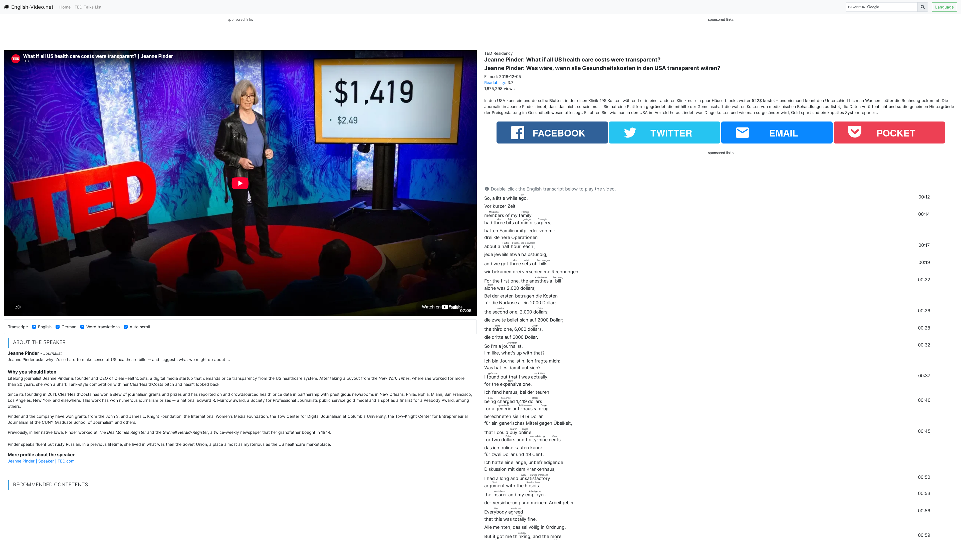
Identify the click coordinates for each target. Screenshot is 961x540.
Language (944, 7)
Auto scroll (140, 326)
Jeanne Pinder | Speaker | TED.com (41, 461)
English (45, 326)
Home (65, 7)
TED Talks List (88, 7)
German (69, 326)
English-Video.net (31, 7)
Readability (494, 82)
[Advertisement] (240, 33)
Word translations (103, 326)
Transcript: (18, 326)
